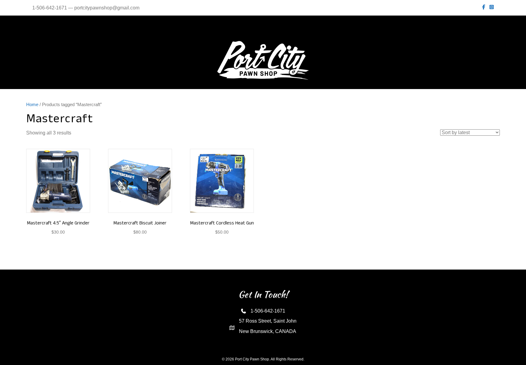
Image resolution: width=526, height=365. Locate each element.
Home (32, 104)
